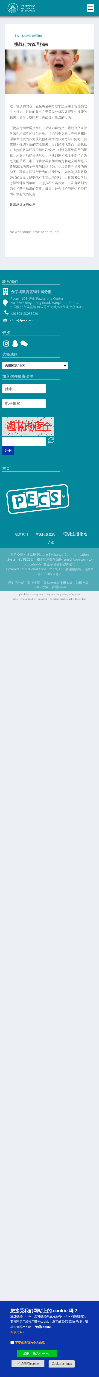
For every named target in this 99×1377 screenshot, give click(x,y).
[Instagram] (6, 345)
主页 (17, 35)
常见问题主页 (45, 534)
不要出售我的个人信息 (30, 1342)
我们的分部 (16, 583)
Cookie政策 (40, 587)
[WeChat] (23, 345)
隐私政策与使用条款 (58, 583)
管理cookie (59, 587)
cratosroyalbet (27, 598)
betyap (49, 594)
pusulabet (24, 594)
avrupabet (37, 594)
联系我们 (21, 534)
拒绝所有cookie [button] (28, 1363)
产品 (51, 542)
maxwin (42, 598)
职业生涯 (33, 583)
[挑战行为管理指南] (49, 71)
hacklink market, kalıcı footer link (68, 598)
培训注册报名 (75, 534)
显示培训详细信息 (22, 205)
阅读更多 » (17, 1332)
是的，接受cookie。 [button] (37, 1353)
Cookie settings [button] (62, 1363)
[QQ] (15, 345)
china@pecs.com (21, 320)
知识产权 (82, 583)
